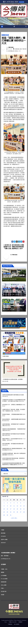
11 (14, 505)
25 (14, 512)
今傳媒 (13, 309)
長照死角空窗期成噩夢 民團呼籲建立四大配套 (13, 276)
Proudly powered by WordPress (7, 620)
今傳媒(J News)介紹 (12, 622)
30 (7, 515)
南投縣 (5, 273)
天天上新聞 (3, 585)
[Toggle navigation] (14, 27)
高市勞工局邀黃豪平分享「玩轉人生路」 (8, 246)
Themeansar (24, 620)
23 (7, 512)
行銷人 (2, 588)
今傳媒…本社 (4, 569)
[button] (26, 26)
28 (24, 512)
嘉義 (4, 303)
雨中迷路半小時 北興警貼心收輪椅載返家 (13, 306)
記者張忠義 (17, 49)
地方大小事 (8, 273)
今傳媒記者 (10, 624)
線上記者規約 (16, 624)
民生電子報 (3, 591)
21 (24, 509)
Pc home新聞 (4, 578)
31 (10, 515)
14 (24, 505)
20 (20, 509)
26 (17, 512)
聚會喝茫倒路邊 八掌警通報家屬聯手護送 (12, 414)
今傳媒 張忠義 (10, 47)
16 (7, 509)
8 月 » (15, 518)
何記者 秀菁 (14, 279)
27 (20, 512)
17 (10, 509)
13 (20, 505)
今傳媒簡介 (20, 622)
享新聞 (2, 594)
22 (4, 512)
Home (5, 622)
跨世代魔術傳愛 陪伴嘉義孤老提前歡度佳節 (12, 443)
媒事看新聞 (3, 581)
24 (10, 512)
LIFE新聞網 (3, 575)
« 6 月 (12, 518)
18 (14, 509)
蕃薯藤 (2, 572)
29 (4, 515)
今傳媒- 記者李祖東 (15, 294)
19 (17, 509)
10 (10, 505)
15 (4, 509)
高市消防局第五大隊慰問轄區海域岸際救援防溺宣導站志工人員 (18, 246)
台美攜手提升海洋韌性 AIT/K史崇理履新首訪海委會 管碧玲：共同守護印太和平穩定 (13, 291)
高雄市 (9, 288)
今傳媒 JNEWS (14, 18)
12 (17, 505)
